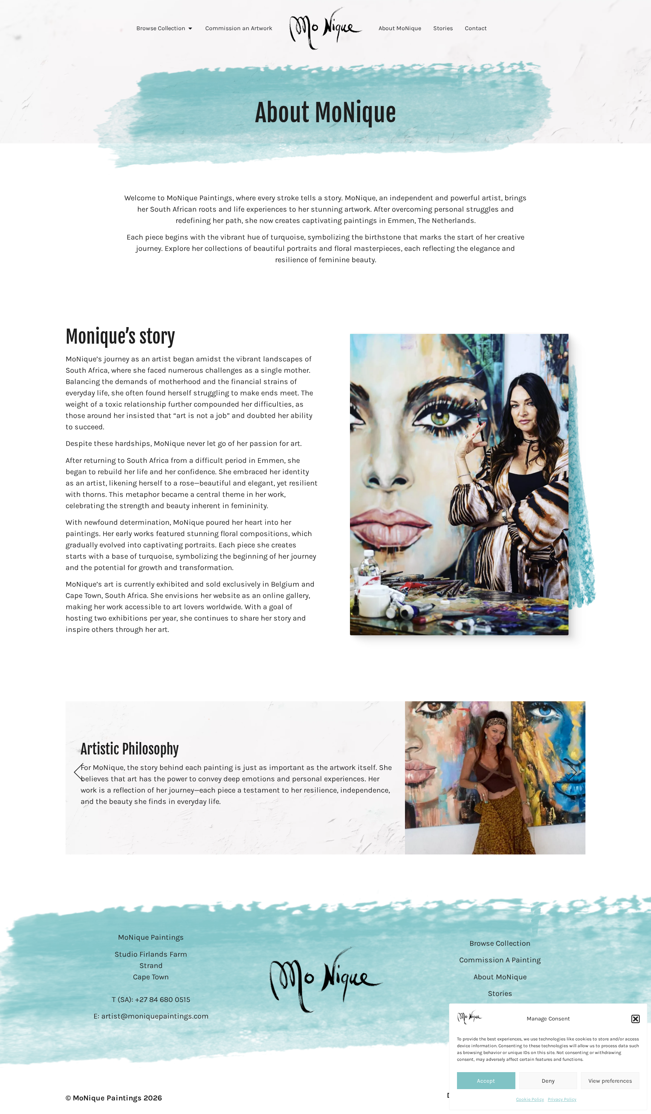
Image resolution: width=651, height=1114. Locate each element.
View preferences (610, 1080)
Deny (548, 1080)
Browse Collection (499, 943)
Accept (486, 1080)
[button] (635, 1019)
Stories (500, 993)
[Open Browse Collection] (190, 28)
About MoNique (500, 977)
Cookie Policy (530, 1099)
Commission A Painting (500, 960)
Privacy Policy (562, 1099)
